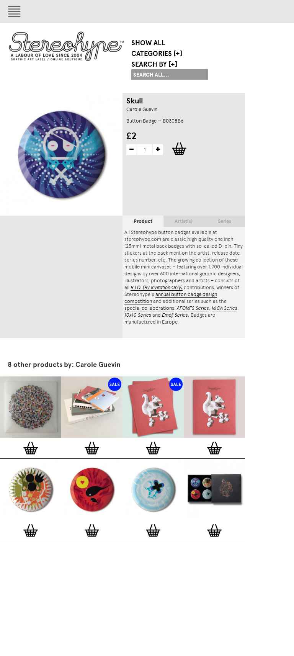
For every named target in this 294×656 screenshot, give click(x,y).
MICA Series (224, 308)
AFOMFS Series (193, 308)
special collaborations (149, 308)
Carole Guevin (141, 109)
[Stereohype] (66, 46)
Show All (148, 43)
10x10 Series (137, 315)
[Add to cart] (30, 448)
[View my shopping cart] (227, 11)
